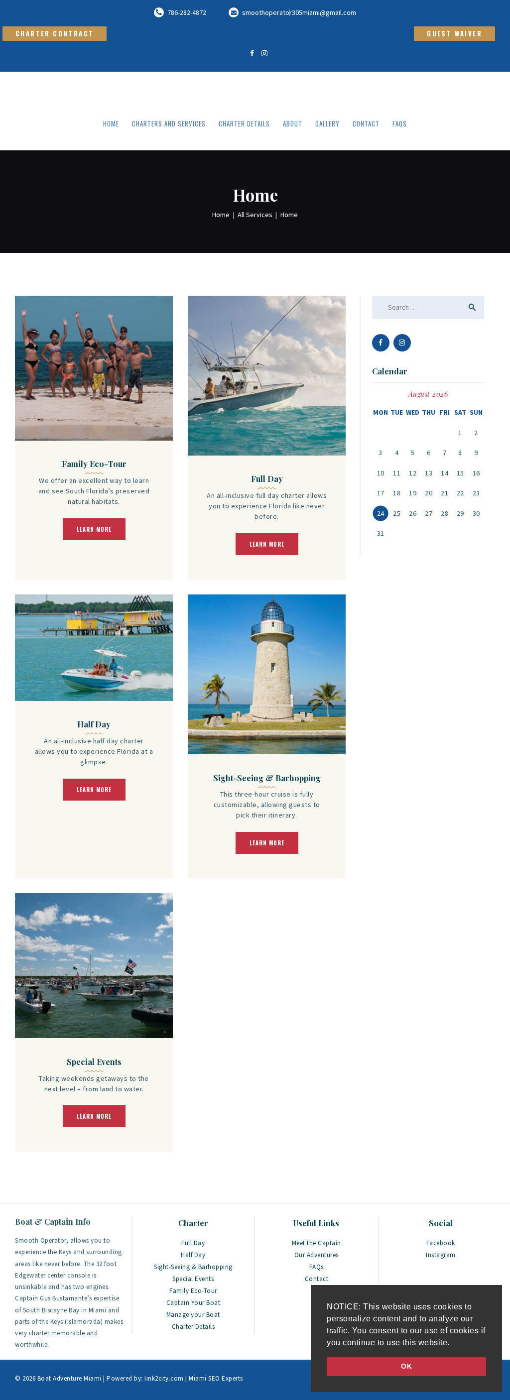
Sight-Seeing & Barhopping (267, 778)
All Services (255, 214)
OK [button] (406, 1366)
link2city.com (163, 1378)
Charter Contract (54, 33)
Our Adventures (316, 1255)
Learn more (94, 529)
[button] (453, 1343)
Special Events (94, 1062)
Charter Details (193, 1326)
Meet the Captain (316, 1243)
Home (221, 214)
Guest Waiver (454, 33)
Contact (317, 1279)
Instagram (441, 1255)
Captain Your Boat (193, 1302)
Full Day (267, 479)
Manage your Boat (193, 1314)
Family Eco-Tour (94, 464)
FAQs (316, 1267)
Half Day (94, 724)
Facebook (440, 1243)
